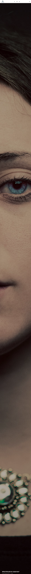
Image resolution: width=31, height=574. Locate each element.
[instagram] (17, 1)
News (12, 573)
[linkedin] (19, 1)
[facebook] (14, 1)
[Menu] (29, 1)
